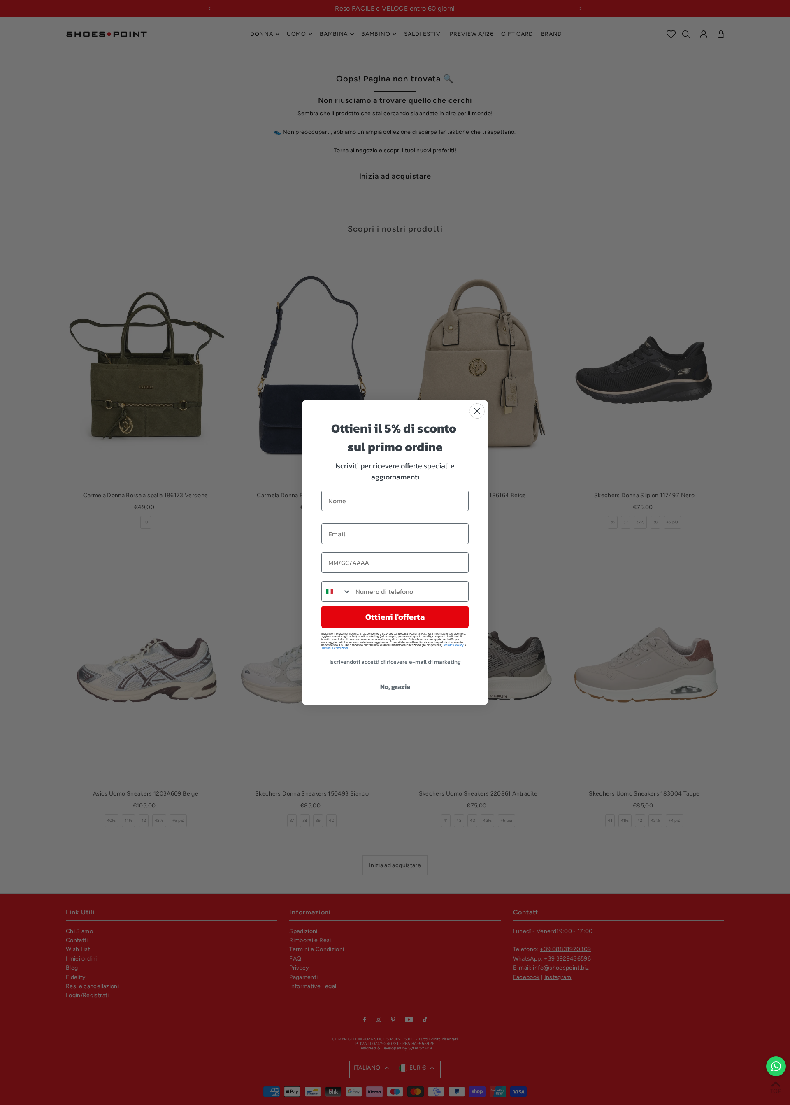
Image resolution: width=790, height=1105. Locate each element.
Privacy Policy (454, 645)
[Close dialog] (477, 411)
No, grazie (395, 686)
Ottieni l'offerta (395, 617)
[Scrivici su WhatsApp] (776, 1066)
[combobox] (336, 591)
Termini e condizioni (334, 648)
